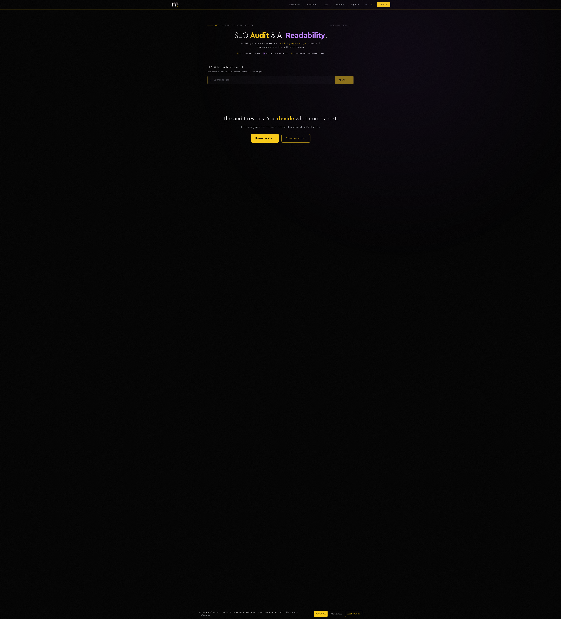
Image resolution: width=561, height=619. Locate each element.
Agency (339, 5)
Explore (355, 5)
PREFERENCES (336, 614)
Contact (383, 5)
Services (293, 5)
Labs (326, 5)
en (372, 5)
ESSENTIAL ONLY (353, 614)
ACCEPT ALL (321, 614)
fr (366, 5)
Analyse (343, 80)
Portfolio (312, 5)
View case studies (295, 138)
